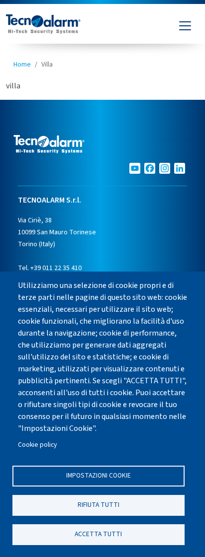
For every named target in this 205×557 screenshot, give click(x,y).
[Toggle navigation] (185, 26)
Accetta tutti (98, 534)
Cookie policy (37, 444)
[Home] (43, 26)
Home (22, 65)
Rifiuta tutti (98, 504)
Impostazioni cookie (98, 475)
